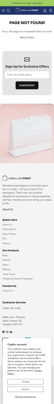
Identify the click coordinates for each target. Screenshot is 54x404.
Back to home (27, 37)
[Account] (44, 10)
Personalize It (9, 229)
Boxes (5, 264)
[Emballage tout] (27, 10)
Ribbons (6, 269)
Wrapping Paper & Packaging (17, 278)
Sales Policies (9, 233)
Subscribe (27, 85)
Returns (6, 243)
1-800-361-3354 (11, 308)
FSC (4, 238)
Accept (25, 381)
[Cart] (50, 10)
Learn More (37, 3)
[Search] (10, 10)
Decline (25, 389)
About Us (7, 224)
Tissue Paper (8, 274)
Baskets (6, 259)
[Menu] (3, 10)
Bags (5, 255)
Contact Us (7, 290)
